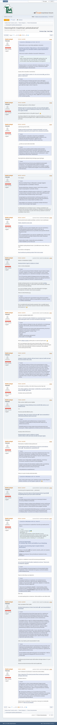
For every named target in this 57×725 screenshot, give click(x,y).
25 (22, 35)
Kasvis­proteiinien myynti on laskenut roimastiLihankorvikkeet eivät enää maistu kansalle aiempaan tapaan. (32, 435)
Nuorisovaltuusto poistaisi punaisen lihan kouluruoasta (30, 252)
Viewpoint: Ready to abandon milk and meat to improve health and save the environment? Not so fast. (34, 359)
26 (23, 35)
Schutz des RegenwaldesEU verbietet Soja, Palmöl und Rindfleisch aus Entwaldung (33, 542)
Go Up (5, 707)
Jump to (33, 715)
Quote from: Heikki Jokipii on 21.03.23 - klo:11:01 (30, 42)
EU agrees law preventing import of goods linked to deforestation (31, 546)
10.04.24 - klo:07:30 (21, 383)
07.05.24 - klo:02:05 (21, 441)
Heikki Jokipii (9, 39)
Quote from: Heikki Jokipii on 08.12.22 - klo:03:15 (30, 521)
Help (42, 723)
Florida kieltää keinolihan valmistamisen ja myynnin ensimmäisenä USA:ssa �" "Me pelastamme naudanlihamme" (33, 447)
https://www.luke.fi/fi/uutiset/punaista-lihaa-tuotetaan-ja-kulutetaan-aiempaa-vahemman (33, 675)
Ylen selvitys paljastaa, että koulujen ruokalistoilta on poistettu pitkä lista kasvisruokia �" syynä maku (34, 389)
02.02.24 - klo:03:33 (21, 124)
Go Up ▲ (52, 723)
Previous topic (43, 31)
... (15, 35)
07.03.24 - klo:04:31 (21, 258)
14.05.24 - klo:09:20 (21, 669)
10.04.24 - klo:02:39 (21, 353)
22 (16, 35)
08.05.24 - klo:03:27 (21, 487)
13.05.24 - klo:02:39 (21, 601)
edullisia (45, 283)
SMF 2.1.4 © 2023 (6, 723)
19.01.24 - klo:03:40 (21, 102)
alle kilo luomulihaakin (28, 702)
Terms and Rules (46, 723)
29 (26, 35)
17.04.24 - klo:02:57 (21, 399)
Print (51, 35)
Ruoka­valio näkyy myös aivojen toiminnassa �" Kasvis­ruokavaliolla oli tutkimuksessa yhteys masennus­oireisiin (33, 415)
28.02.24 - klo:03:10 (21, 175)
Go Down (6, 35)
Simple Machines (13, 723)
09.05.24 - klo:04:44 (21, 518)
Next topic (49, 31)
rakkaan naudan (24, 340)
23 (18, 35)
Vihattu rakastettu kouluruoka (25, 223)
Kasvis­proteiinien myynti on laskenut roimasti (28, 263)
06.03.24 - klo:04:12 (21, 217)
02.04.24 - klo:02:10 (21, 312)
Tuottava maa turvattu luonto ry (41, 16)
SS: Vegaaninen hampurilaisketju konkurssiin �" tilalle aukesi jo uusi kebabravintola (33, 405)
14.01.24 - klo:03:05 (21, 39)
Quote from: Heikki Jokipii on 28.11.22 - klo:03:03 (30, 476)
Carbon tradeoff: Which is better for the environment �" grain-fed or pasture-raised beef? (34, 75)
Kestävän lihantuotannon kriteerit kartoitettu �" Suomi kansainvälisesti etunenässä (34, 608)
